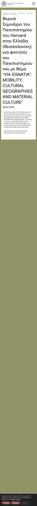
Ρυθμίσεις (25, 503)
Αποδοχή (6, 503)
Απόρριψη (15, 503)
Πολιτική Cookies (15, 499)
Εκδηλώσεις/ (6, 13)
